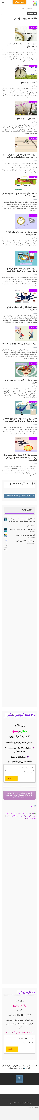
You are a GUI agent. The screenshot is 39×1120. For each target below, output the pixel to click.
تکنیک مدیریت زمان (29, 82)
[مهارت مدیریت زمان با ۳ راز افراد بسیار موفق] (26, 333)
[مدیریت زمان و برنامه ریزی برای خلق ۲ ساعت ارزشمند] (26, 221)
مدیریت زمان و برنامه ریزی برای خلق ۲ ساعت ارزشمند (21, 233)
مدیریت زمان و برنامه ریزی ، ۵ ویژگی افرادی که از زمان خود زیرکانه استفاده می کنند (19, 156)
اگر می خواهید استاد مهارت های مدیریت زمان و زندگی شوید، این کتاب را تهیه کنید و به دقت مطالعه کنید (19, 795)
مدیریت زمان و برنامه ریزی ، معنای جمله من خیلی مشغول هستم (19, 194)
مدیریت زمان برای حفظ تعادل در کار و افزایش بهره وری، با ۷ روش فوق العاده (22, 270)
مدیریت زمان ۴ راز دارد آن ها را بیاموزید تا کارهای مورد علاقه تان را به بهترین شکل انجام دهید (20, 458)
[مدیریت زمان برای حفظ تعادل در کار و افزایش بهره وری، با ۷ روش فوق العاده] (26, 258)
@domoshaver (15, 1068)
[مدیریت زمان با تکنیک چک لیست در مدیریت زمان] (26, 33)
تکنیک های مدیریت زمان (27, 118)
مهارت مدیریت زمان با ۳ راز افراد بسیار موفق (19, 343)
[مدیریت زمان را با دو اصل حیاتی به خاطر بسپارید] (26, 369)
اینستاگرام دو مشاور (20, 483)
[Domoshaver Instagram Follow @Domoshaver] (19, 1078)
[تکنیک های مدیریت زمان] (26, 108)
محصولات (28, 509)
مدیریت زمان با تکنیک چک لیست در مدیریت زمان (22, 45)
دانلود (10, 778)
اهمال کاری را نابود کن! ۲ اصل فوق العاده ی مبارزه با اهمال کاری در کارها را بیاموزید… (20, 420)
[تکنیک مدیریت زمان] (26, 72)
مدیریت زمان (33, 27)
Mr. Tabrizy (28, 1103)
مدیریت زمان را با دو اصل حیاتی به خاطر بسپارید (21, 381)
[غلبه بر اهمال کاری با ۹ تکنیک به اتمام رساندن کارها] (26, 296)
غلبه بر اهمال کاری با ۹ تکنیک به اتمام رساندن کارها (22, 308)
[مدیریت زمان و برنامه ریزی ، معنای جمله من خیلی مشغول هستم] (26, 183)
